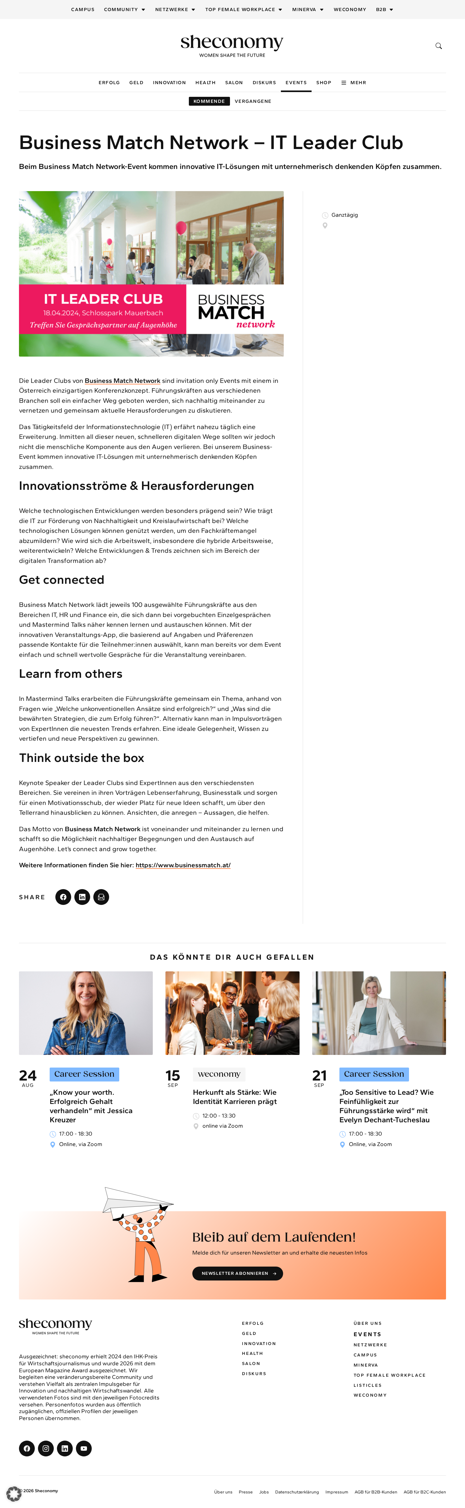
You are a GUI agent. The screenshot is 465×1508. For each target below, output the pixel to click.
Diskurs (264, 82)
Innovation (169, 82)
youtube (84, 1448)
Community (121, 9)
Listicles (368, 1385)
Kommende (209, 101)
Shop (324, 82)
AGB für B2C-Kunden (425, 1492)
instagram (46, 1448)
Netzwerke (172, 9)
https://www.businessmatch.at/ (183, 865)
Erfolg (109, 82)
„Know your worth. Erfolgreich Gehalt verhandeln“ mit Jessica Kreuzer (91, 1105)
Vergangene (253, 101)
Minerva (304, 9)
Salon (234, 82)
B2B (381, 9)
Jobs (264, 1492)
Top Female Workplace (240, 9)
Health (205, 82)
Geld (136, 82)
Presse (246, 1492)
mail (101, 897)
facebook (63, 897)
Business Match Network (122, 380)
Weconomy (350, 9)
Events (296, 82)
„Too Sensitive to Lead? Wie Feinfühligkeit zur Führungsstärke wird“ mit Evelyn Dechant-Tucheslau (386, 1105)
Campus (83, 9)
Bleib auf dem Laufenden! (274, 1237)
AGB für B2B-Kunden (376, 1492)
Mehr (358, 82)
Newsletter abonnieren (235, 1273)
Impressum (337, 1492)
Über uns (368, 1323)
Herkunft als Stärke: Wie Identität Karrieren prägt (235, 1096)
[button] (14, 1494)
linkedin (82, 897)
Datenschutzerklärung (297, 1492)
